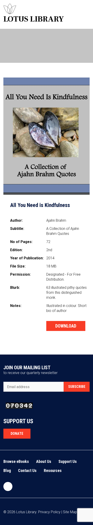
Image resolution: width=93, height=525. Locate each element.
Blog (7, 470)
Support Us (67, 461)
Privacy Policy (49, 512)
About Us (43, 461)
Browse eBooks (16, 461)
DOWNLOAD (65, 326)
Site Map (70, 512)
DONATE (17, 433)
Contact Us (27, 470)
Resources (53, 470)
